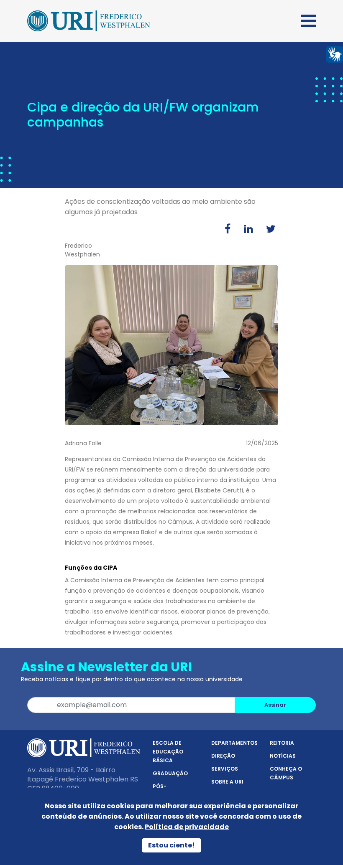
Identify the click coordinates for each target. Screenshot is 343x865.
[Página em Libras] (334, 53)
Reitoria (282, 742)
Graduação (170, 773)
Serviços (224, 768)
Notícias (283, 755)
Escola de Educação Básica (168, 751)
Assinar (275, 705)
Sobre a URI (227, 781)
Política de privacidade (187, 827)
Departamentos (234, 742)
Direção (223, 755)
